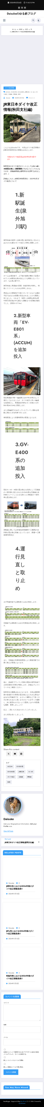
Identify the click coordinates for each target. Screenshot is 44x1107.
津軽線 (15, 94)
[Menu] (4, 20)
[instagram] (25, 8)
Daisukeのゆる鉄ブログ (21, 13)
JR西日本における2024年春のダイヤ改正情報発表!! (20, 887)
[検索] (33, 20)
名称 (5, 1025)
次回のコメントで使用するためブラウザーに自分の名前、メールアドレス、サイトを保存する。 (22, 1053)
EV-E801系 (14, 92)
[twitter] (8, 753)
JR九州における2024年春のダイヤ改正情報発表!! (20, 932)
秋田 (19, 94)
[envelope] (14, 753)
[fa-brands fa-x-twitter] (22, 8)
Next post (8, 839)
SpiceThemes (22, 1103)
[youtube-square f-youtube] (19, 8)
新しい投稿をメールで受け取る (13, 1067)
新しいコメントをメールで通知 (13, 1060)
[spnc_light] (38, 20)
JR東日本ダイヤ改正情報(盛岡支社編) (19, 842)
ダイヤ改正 (11, 777)
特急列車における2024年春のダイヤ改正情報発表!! (20, 977)
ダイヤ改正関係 (9, 88)
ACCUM (8, 92)
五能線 (10, 94)
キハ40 (32, 92)
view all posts (8, 831)
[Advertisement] (22, 58)
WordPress (23, 1101)
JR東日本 (27, 92)
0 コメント (32, 98)
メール (6, 1037)
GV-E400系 (21, 92)
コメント (6, 1003)
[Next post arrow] (38, 842)
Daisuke (8, 98)
